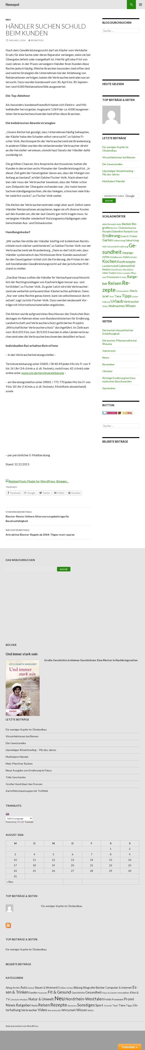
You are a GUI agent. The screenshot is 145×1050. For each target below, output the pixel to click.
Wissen (131, 306)
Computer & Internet (118, 987)
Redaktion (37, 40)
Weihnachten (117, 306)
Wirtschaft (68, 1010)
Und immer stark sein (22, 654)
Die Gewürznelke (112, 164)
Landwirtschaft (110, 265)
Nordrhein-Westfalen (122, 269)
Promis (123, 277)
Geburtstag (119, 240)
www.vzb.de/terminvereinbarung (42, 373)
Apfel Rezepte (109, 224)
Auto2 (31, 988)
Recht (35, 1005)
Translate (29, 822)
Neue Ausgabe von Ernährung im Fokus (29, 770)
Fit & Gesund (59, 992)
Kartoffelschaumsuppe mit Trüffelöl (27, 790)
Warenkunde (54, 1010)
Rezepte (58, 1004)
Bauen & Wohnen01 (47, 987)
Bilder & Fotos (66, 988)
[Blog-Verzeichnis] (109, 412)
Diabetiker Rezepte (122, 231)
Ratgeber (23, 1005)
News (105, 357)
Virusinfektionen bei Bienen (118, 157)
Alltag (9, 987)
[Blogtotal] (125, 412)
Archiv (16, 987)
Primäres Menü (140, 4)
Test (111, 296)
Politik (107, 999)
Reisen (114, 283)
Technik (108, 1005)
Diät (135, 231)
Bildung (78, 987)
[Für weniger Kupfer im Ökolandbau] (111, 115)
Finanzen (42, 992)
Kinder (133, 257)
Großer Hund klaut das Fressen (24, 784)
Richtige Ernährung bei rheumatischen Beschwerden (119, 379)
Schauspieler (122, 291)
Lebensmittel (127, 265)
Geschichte (78, 992)
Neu (8, 19)
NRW (105, 273)
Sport (99, 1005)
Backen (126, 224)
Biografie (89, 987)
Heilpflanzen (116, 257)
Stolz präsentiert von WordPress (22, 1026)
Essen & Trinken (128, 236)
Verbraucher (131, 301)
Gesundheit (119, 248)
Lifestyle (14, 999)
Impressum (109, 350)
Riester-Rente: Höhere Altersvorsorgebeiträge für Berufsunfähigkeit (37, 516)
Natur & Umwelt (41, 999)
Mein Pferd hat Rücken (19, 763)
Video (105, 306)
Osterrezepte (123, 273)
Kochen (109, 261)
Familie (33, 992)
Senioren (72, 1005)
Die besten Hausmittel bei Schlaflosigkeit (117, 332)
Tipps (127, 296)
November (108, 364)
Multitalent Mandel (113, 181)
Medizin (106, 269)
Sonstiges (86, 1004)
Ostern (112, 272)
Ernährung (111, 235)
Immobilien (123, 992)
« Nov (10, 881)
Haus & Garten (109, 992)
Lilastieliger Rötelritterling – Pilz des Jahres (118, 172)
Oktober (107, 371)
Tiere (117, 296)
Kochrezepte (126, 262)
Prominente (113, 277)
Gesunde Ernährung (117, 246)
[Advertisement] (48, 424)
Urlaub (116, 301)
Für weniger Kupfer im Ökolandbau (115, 148)
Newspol (12, 4)
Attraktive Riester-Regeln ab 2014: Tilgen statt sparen (40, 532)
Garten (107, 240)
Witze (91, 1010)
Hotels (126, 257)
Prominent (117, 999)
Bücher (114, 228)
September (109, 388)
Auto (118, 224)
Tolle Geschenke (16, 777)
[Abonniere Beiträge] (8, 925)
